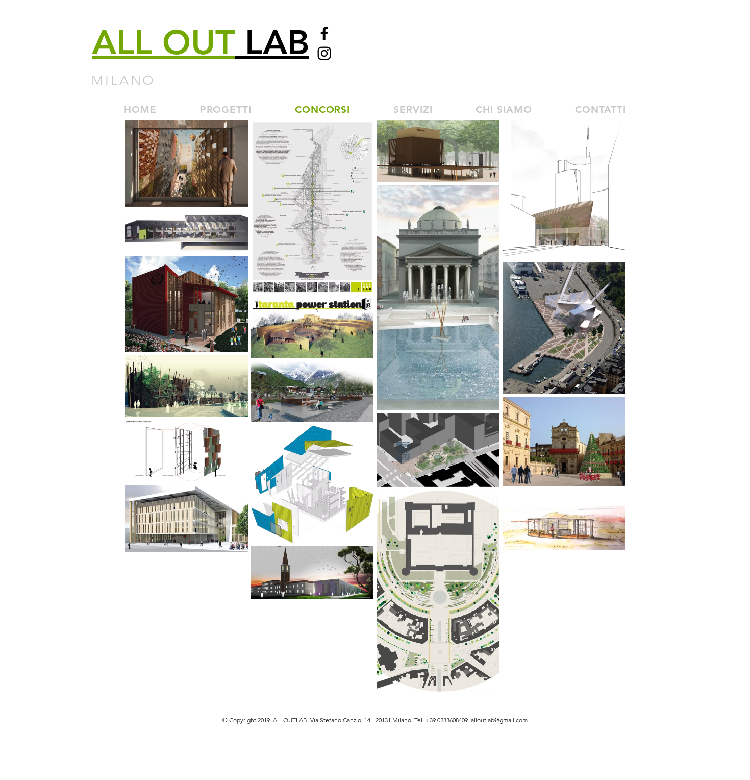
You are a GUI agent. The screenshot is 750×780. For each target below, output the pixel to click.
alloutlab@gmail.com (499, 720)
